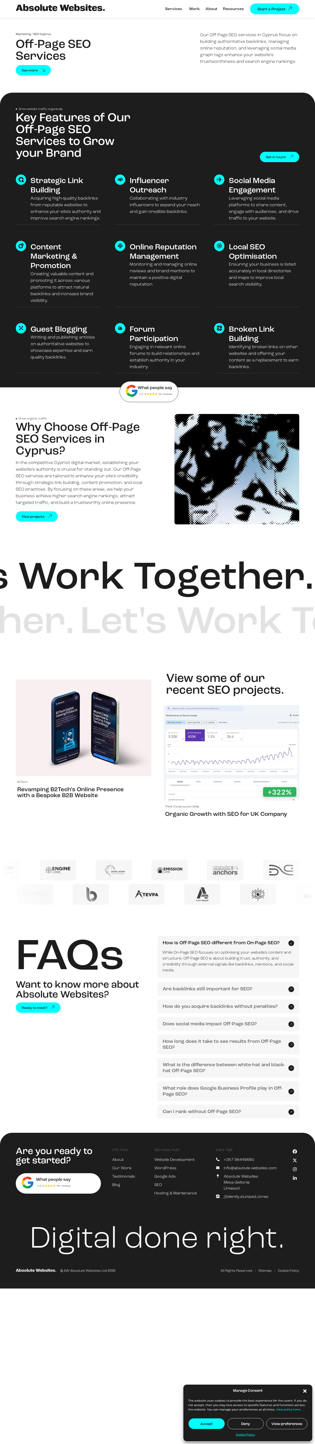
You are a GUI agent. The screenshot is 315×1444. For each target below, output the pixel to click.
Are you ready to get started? (54, 1156)
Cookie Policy (245, 1434)
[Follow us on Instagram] (294, 1169)
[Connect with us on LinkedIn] (294, 1178)
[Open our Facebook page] (294, 1151)
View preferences (286, 1424)
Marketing (23, 34)
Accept (206, 1424)
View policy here (288, 1409)
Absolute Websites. (60, 8)
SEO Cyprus (42, 34)
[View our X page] (294, 1160)
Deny (245, 1424)
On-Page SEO (185, 953)
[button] (304, 1391)
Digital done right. (157, 1239)
